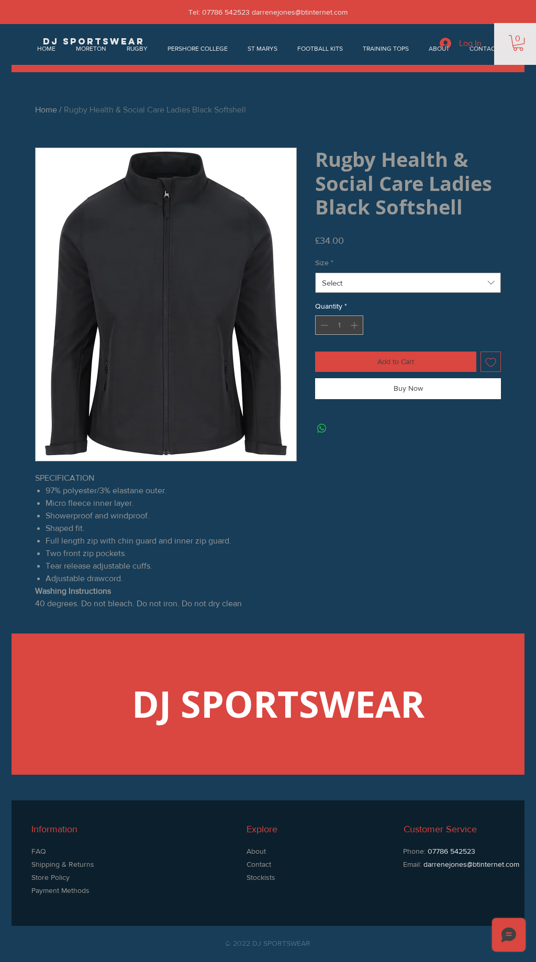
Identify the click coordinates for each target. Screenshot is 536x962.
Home (46, 109)
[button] (518, 43)
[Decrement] (323, 325)
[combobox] (408, 283)
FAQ (38, 851)
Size (324, 262)
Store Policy (51, 877)
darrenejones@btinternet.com (300, 12)
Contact (259, 864)
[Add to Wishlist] (491, 362)
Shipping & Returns (62, 864)
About (256, 851)
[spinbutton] (339, 325)
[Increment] (355, 325)
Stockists (261, 877)
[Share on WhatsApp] (322, 428)
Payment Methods (60, 890)
